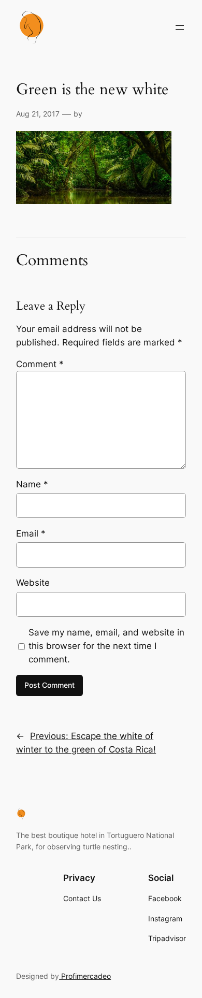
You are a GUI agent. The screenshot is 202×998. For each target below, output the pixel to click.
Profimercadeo (85, 976)
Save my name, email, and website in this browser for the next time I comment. (106, 645)
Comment (40, 364)
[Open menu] (180, 27)
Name (32, 484)
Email (31, 533)
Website (33, 582)
